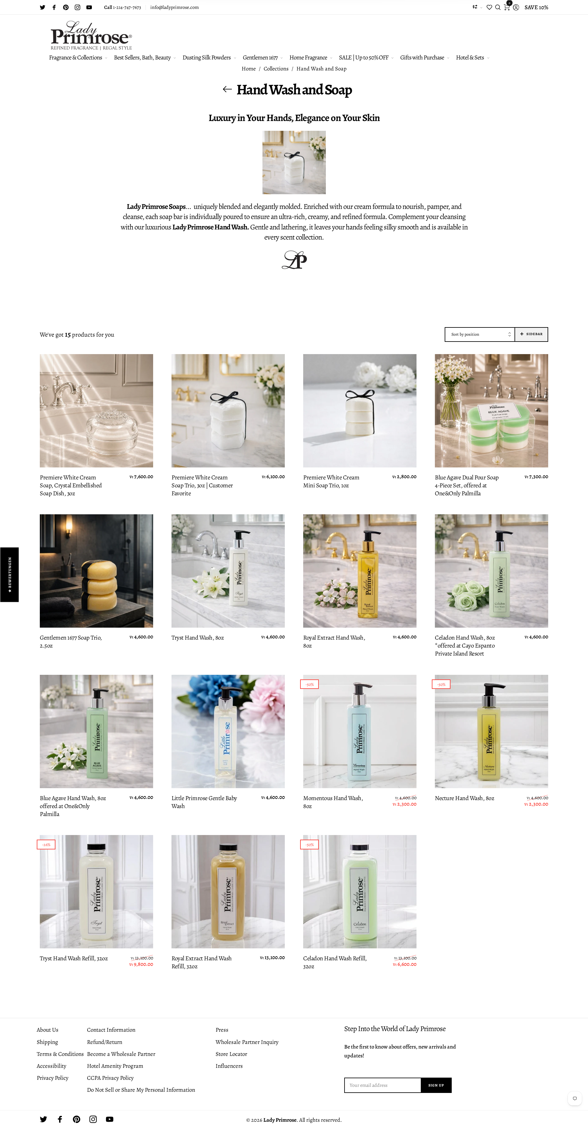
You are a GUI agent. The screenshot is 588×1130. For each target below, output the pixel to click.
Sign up (436, 1085)
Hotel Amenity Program (115, 1066)
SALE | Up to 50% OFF (363, 57)
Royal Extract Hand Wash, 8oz (334, 642)
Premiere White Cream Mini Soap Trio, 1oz (331, 481)
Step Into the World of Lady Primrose (395, 1028)
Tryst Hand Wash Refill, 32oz (73, 958)
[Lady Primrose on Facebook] (54, 7)
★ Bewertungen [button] (9, 574)
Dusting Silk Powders (207, 57)
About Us (47, 1030)
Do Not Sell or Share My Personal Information (141, 1090)
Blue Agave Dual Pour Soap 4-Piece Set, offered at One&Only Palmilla (467, 485)
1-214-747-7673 (122, 7)
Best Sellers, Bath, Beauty (142, 57)
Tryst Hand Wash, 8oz (198, 638)
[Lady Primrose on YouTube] (89, 7)
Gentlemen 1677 (260, 57)
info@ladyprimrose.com (174, 7)
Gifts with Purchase (422, 57)
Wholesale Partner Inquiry (247, 1042)
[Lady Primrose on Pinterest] (66, 7)
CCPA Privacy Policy (110, 1078)
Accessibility (51, 1066)
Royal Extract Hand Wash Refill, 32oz (202, 962)
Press (222, 1030)
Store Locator (231, 1054)
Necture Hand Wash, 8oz (464, 798)
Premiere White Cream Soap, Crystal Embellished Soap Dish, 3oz (71, 485)
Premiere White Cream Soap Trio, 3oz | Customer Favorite (202, 485)
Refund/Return (104, 1042)
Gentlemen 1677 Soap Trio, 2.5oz (71, 642)
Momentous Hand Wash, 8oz (333, 802)
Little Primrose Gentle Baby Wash (204, 802)
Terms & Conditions (60, 1054)
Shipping (47, 1042)
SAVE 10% (536, 7)
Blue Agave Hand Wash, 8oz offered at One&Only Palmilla (73, 806)
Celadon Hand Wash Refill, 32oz (335, 962)
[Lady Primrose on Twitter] (42, 7)
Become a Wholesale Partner (121, 1054)
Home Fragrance (308, 57)
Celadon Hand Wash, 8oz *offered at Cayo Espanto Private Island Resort (465, 646)
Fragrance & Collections (75, 57)
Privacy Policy (52, 1078)
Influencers (229, 1066)
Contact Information (111, 1030)
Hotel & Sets (470, 57)
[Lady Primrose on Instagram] (77, 7)
